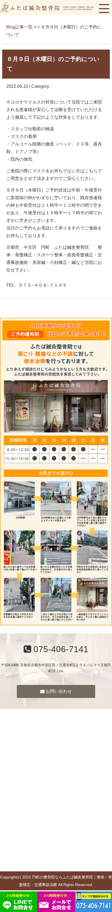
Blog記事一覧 (19, 27)
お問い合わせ (58, 691)
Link (60, 671)
